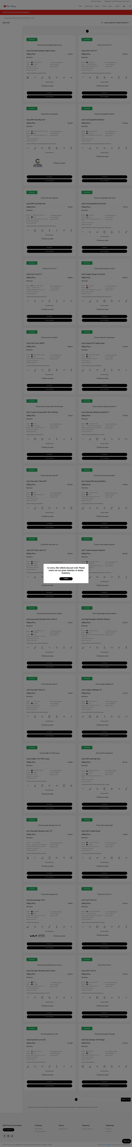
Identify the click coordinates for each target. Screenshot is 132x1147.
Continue (66, 579)
